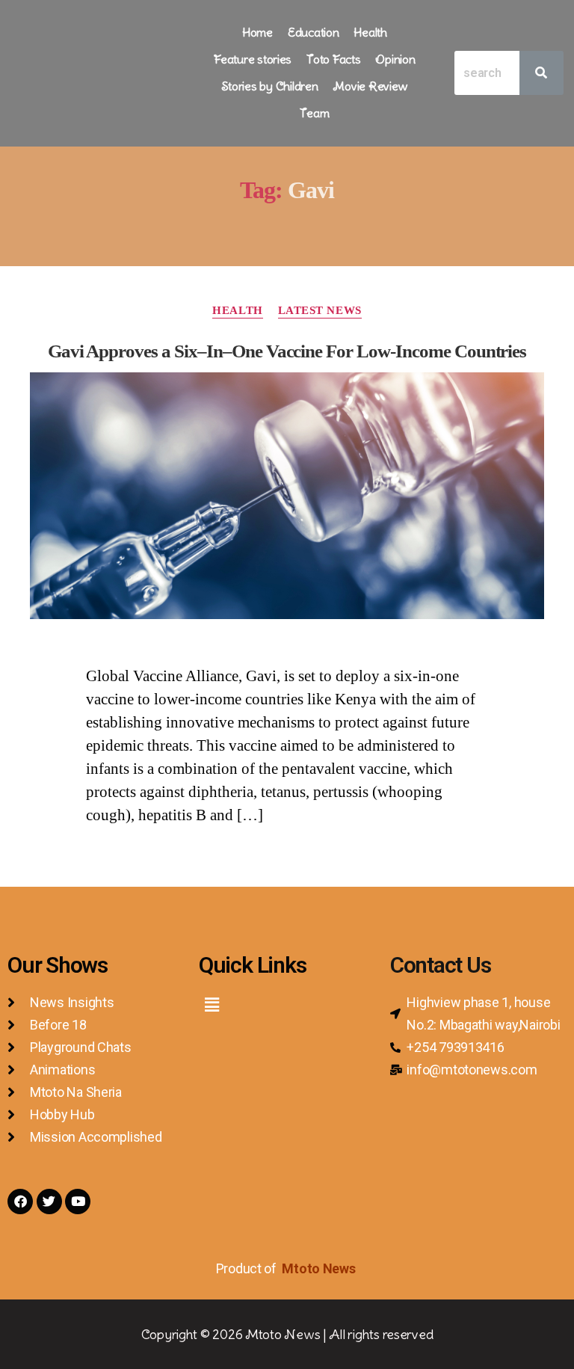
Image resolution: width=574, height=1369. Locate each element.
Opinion (395, 59)
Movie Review (370, 86)
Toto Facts (333, 59)
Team (314, 112)
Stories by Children (269, 86)
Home (257, 32)
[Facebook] (20, 1201)
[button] (211, 1005)
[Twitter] (49, 1201)
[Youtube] (77, 1201)
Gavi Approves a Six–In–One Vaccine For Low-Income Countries (287, 351)
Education (313, 32)
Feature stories (252, 59)
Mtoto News (320, 1268)
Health (370, 32)
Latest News (320, 310)
